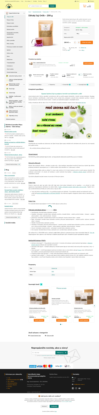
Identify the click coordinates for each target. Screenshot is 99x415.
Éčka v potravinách (10, 175)
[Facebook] (73, 388)
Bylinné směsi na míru (11, 131)
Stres (8, 56)
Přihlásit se (60, 353)
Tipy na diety (15, 203)
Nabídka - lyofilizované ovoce (15, 97)
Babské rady (15, 187)
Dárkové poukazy (10, 119)
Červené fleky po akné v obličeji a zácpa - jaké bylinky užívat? (14, 191)
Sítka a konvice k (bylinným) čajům (13, 111)
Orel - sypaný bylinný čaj (39, 62)
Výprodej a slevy (13, 115)
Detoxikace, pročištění (12, 26)
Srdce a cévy (10, 53)
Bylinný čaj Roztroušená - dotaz (13, 155)
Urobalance (10, 66)
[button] (60, 324)
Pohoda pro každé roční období (15, 47)
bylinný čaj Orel (82, 102)
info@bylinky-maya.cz (79, 384)
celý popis (74, 22)
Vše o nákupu (28, 1)
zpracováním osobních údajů (47, 355)
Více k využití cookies (67, 401)
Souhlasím (54, 406)
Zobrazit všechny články (11, 217)
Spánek (9, 50)
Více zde (92, 233)
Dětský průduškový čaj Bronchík (37, 308)
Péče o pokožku (11, 40)
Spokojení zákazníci (12, 385)
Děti (69, 50)
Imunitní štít (10, 37)
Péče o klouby (10, 43)
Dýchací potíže (10, 29)
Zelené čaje (12, 92)
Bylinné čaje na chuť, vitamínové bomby (14, 84)
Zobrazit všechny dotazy (11, 164)
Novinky (40, 1)
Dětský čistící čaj (78, 308)
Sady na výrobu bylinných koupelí (15, 80)
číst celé (11, 137)
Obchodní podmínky (12, 383)
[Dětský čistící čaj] (84, 297)
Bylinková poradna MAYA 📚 (14, 379)
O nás (22, 1)
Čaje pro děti (10, 16)
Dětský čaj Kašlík (56, 298)
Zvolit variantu (88, 63)
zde (56, 411)
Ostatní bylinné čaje (12, 72)
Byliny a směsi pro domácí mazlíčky (16, 107)
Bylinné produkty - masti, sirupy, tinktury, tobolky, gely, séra (15, 102)
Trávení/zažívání (11, 62)
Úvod (29, 12)
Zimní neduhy (10, 69)
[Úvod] (16, 6)
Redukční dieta (9, 206)
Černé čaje (11, 88)
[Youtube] (80, 388)
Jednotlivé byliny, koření (15, 76)
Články (14, 173)
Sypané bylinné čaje (14, 13)
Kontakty (35, 1)
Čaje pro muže (10, 23)
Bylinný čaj (83, 47)
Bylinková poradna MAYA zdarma (12, 1)
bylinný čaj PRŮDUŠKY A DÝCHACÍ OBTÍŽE (48, 193)
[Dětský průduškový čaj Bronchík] (39, 297)
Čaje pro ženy (10, 20)
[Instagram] (76, 388)
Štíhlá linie (9, 59)
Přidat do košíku (86, 42)
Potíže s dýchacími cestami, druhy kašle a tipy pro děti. (72, 187)
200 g (82, 50)
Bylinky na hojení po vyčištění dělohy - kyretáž (15, 143)
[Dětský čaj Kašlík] (61, 292)
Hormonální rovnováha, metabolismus (13, 33)
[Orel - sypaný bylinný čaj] (30, 63)
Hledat (52, 6)
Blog (44, 1)
